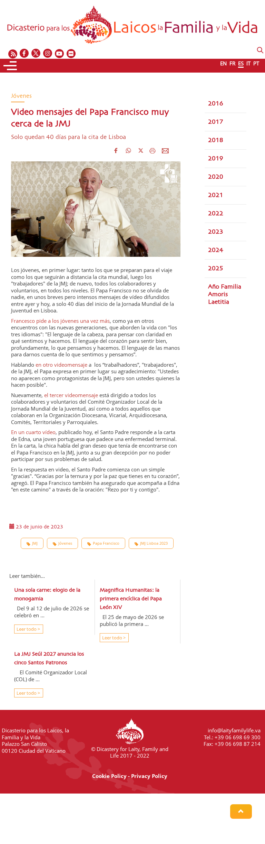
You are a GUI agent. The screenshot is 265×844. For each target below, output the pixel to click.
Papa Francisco (106, 543)
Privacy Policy (149, 775)
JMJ (35, 543)
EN (223, 63)
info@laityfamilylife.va (234, 730)
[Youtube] (60, 54)
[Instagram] (48, 54)
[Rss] (13, 54)
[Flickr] (71, 54)
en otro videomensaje (62, 364)
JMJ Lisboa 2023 (154, 543)
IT (248, 63)
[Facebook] (24, 54)
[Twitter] (36, 54)
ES (241, 63)
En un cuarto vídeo (33, 432)
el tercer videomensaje (71, 395)
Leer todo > (28, 629)
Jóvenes (65, 543)
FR (232, 63)
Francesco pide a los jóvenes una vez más (60, 320)
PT (256, 63)
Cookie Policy (109, 775)
